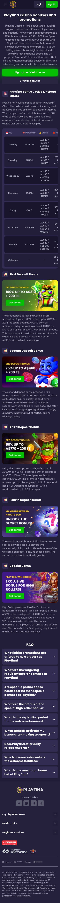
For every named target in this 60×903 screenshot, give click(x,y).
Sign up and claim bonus (30, 72)
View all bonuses (30, 80)
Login (39, 4)
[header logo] (13, 4)
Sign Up (51, 4)
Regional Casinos (13, 832)
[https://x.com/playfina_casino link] (41, 803)
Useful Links (9, 823)
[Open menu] (5, 4)
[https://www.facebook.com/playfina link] (19, 803)
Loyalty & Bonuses (13, 814)
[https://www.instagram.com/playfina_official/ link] (26, 803)
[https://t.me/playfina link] (34, 803)
